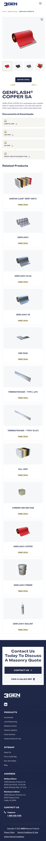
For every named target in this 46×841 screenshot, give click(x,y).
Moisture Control (12, 11)
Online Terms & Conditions (14, 837)
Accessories (8, 717)
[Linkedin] (5, 704)
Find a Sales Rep (10, 757)
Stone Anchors (9, 734)
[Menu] (39, 4)
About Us (7, 752)
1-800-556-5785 (14, 816)
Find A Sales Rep (21, 679)
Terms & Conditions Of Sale (27, 832)
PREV (13, 85)
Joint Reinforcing (10, 722)
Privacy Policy (9, 832)
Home (4, 11)
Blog (5, 765)
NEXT (34, 85)
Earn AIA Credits (10, 761)
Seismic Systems (10, 730)
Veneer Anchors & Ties (12, 739)
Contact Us (21, 670)
